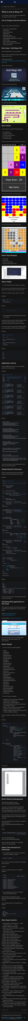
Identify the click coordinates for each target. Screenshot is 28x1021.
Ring (15, 2)
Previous (5, 1010)
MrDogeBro (18, 1018)
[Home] (2, 6)
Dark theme (7, 1018)
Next (23, 1010)
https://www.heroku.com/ (16, 618)
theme (14, 1017)
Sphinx (8, 1017)
